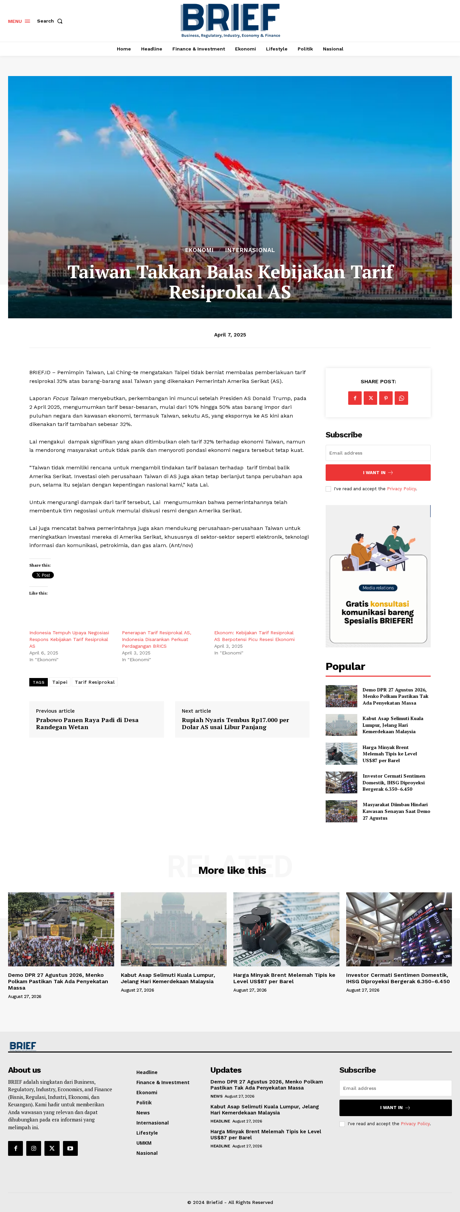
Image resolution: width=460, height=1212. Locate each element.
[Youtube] (70, 1148)
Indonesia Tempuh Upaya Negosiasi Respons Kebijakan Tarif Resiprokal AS (69, 639)
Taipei (59, 682)
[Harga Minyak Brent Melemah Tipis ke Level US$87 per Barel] (341, 753)
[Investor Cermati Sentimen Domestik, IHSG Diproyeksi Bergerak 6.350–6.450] (341, 782)
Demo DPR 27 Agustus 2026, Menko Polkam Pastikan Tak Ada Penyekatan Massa (395, 696)
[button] (51, 21)
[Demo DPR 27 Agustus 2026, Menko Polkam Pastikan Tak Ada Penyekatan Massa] (341, 696)
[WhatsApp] (401, 398)
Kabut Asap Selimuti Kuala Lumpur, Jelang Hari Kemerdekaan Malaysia (393, 725)
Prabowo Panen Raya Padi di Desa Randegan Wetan (87, 723)
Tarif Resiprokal (94, 682)
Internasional (250, 250)
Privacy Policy (401, 488)
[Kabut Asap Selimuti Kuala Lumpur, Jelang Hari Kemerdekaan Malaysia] (341, 725)
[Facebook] (355, 398)
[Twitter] (370, 398)
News (216, 1096)
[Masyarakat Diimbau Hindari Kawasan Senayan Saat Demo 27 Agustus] (341, 811)
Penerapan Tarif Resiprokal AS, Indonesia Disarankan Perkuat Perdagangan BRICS (156, 639)
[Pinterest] (386, 398)
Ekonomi (199, 250)
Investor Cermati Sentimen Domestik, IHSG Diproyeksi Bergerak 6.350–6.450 (394, 782)
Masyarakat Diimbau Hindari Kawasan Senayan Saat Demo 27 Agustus (396, 811)
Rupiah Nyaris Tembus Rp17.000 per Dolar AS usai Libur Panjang (235, 723)
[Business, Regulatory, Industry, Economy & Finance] (60, 1046)
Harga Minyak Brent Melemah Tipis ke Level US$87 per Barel (390, 753)
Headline (220, 1121)
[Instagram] (33, 1148)
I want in (374, 472)
